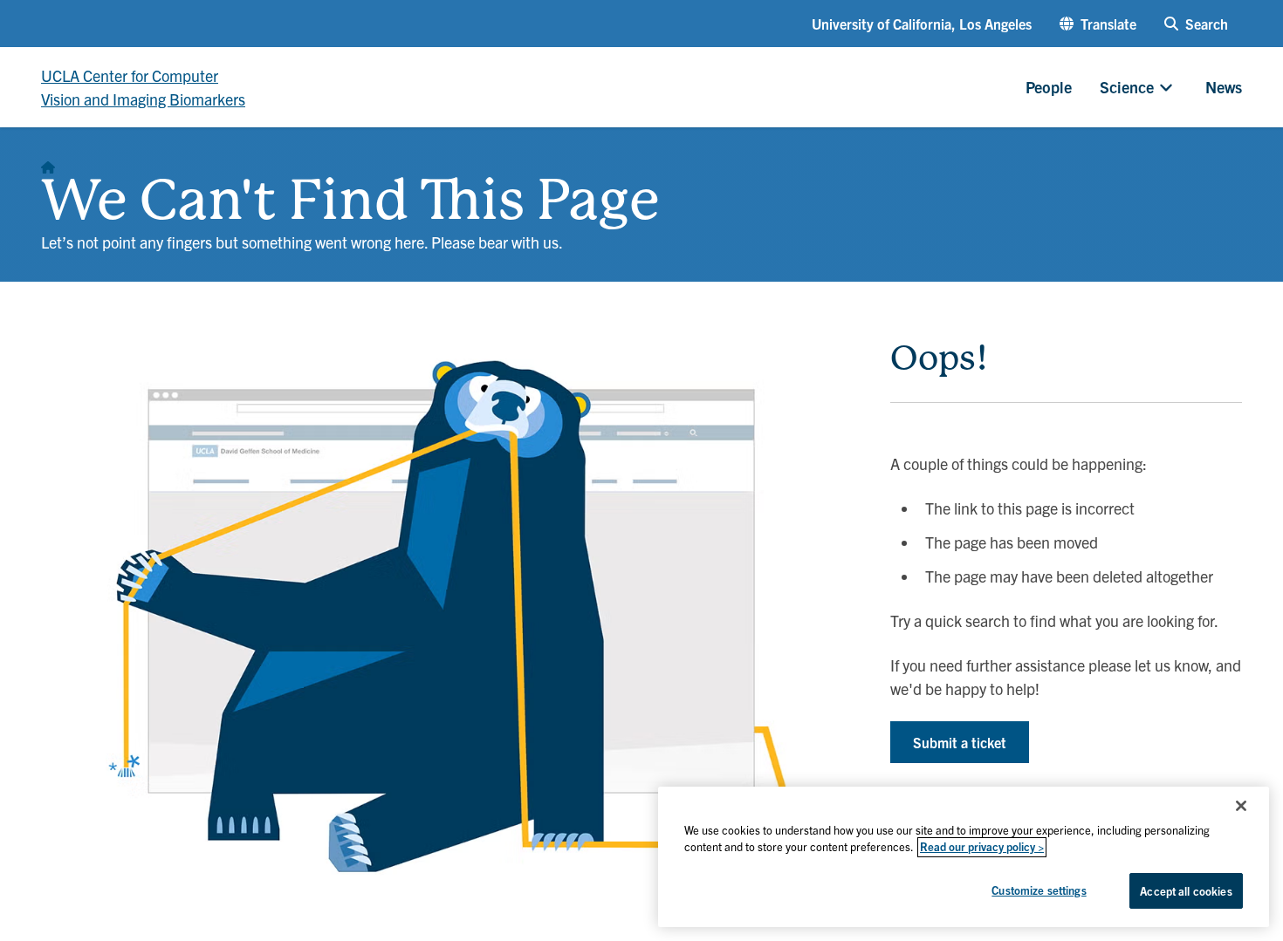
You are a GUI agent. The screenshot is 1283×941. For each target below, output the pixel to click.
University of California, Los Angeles (922, 23)
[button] (1098, 23)
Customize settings (1038, 890)
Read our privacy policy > (982, 847)
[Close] (1241, 806)
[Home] (48, 162)
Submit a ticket (959, 742)
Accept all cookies (1186, 890)
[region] (963, 857)
